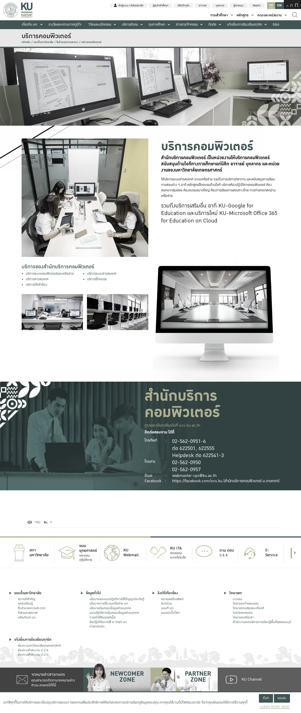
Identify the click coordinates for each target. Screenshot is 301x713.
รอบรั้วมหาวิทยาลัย (43, 42)
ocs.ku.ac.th (189, 425)
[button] (6, 552)
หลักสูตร (243, 15)
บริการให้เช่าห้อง (36, 284)
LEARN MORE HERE (275, 707)
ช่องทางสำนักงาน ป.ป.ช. (33, 650)
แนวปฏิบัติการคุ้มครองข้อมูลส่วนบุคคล (114, 612)
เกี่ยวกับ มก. (30, 24)
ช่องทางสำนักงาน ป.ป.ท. (33, 654)
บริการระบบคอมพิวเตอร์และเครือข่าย (50, 273)
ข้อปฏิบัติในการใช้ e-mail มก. (108, 622)
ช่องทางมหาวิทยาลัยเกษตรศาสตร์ (39, 645)
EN (279, 5)
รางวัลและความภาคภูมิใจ (64, 24)
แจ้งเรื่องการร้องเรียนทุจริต (244, 24)
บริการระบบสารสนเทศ (101, 273)
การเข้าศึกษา (219, 15)
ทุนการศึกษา (157, 24)
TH (271, 5)
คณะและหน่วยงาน (269, 15)
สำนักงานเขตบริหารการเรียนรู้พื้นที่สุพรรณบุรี (262, 622)
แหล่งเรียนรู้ (25, 603)
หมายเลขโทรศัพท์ (172, 599)
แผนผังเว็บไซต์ (170, 612)
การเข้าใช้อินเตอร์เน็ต (102, 617)
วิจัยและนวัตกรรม (100, 24)
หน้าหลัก (26, 42)
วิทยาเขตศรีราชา (243, 617)
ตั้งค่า (266, 698)
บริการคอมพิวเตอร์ (91, 42)
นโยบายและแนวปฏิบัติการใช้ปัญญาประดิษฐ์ (116, 599)
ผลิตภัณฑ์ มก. (27, 617)
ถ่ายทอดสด (96, 626)
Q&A (276, 24)
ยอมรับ (282, 698)
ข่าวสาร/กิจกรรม (187, 24)
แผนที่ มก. (168, 608)
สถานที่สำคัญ (26, 599)
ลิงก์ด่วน (166, 603)
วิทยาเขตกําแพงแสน (246, 603)
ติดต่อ (212, 24)
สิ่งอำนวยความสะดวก (67, 42)
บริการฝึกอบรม (97, 279)
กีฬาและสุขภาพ (28, 612)
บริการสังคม (130, 24)
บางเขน (237, 599)
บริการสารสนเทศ (37, 279)
